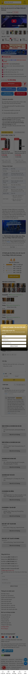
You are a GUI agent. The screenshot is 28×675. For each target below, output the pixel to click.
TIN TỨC (20, 673)
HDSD (25, 673)
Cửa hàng (14, 673)
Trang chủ (3, 673)
